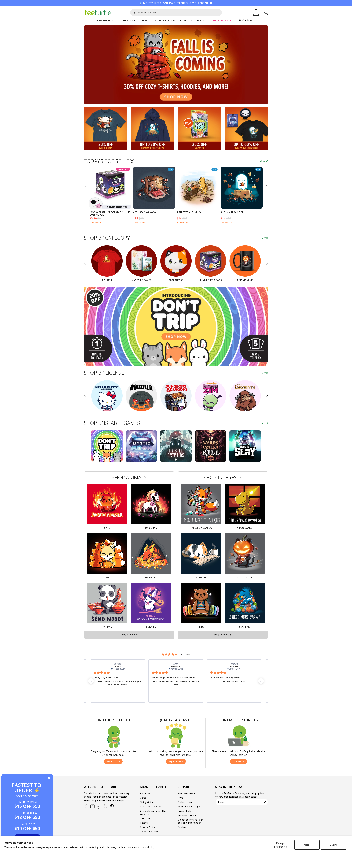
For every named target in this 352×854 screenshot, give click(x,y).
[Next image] (128, 187)
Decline (333, 844)
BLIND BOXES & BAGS (211, 280)
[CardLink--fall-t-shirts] (105, 128)
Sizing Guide (147, 802)
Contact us (238, 761)
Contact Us (184, 827)
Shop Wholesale (186, 793)
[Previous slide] (85, 264)
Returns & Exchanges (189, 806)
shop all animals (129, 634)
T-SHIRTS (107, 280)
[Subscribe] (265, 802)
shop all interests (223, 634)
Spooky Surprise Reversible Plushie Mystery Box (109, 214)
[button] (132, 22)
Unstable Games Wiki (151, 806)
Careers (144, 797)
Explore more (176, 761)
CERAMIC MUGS (245, 280)
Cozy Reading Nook (144, 212)
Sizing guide (113, 761)
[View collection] (176, 64)
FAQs (180, 797)
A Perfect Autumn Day (190, 212)
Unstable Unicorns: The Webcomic (153, 812)
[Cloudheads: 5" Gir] (210, 395)
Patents (144, 822)
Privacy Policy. (147, 847)
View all (264, 237)
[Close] (49, 778)
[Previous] (85, 186)
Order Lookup (185, 802)
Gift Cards (145, 818)
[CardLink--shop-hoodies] (152, 128)
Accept (307, 844)
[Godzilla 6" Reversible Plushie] (141, 395)
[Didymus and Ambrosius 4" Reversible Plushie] (245, 395)
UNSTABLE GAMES (141, 280)
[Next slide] (267, 264)
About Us (145, 793)
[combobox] (176, 12)
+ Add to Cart (95, 222)
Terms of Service (149, 831)
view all (264, 161)
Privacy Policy (147, 827)
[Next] (266, 186)
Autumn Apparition (232, 212)
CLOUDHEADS (176, 280)
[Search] (133, 12)
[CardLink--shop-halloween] (246, 128)
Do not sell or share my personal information (191, 821)
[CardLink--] (199, 128)
